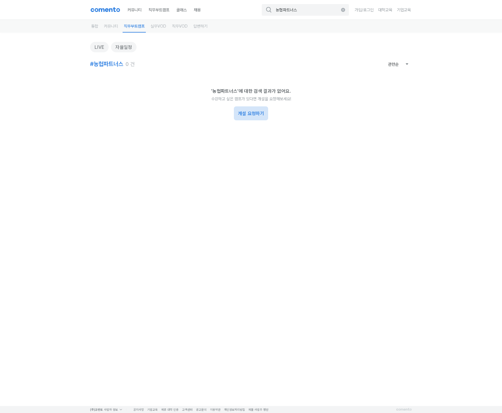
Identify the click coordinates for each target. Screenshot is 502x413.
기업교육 (404, 10)
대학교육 (385, 10)
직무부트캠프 (158, 10)
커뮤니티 (134, 10)
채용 (197, 10)
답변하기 (200, 26)
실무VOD (158, 26)
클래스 (181, 10)
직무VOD (180, 26)
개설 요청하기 (251, 113)
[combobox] (398, 64)
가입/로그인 (364, 10)
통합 (94, 26)
